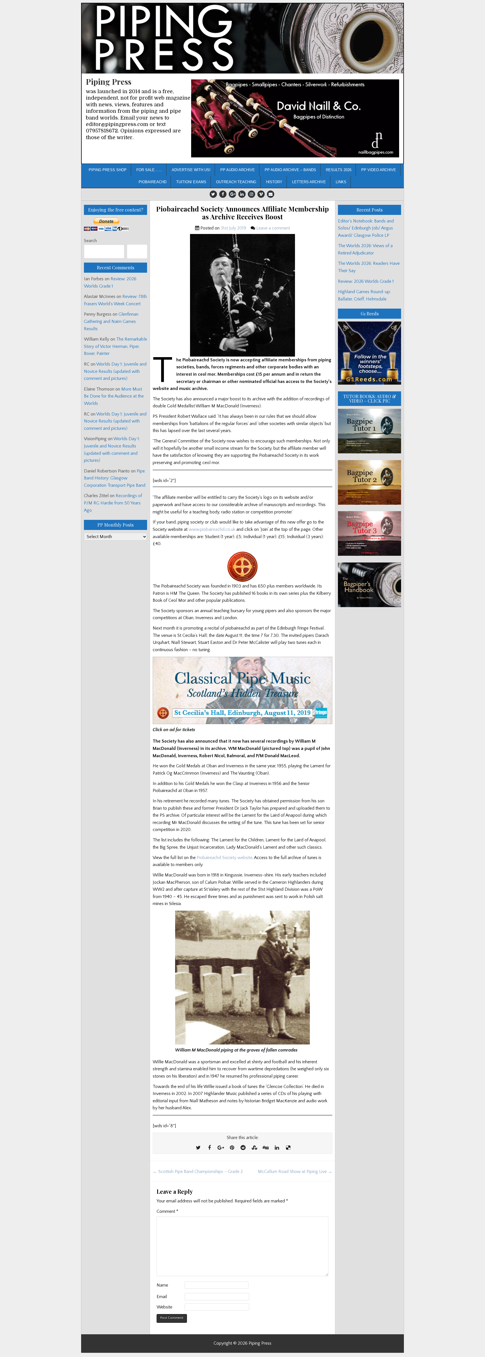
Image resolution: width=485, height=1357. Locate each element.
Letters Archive (309, 182)
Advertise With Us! (191, 170)
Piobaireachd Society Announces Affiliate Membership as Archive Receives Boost (242, 213)
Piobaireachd (152, 182)
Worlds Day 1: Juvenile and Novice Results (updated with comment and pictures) (115, 371)
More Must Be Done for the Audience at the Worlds (114, 396)
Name (162, 1285)
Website (164, 1307)
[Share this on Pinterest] (231, 1148)
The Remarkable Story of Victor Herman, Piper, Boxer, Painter (115, 346)
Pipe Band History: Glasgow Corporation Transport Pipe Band (115, 478)
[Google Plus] (232, 194)
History (274, 182)
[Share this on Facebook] (209, 1148)
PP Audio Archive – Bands (290, 170)
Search (90, 240)
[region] (295, 118)
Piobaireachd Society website (224, 857)
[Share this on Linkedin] (276, 1148)
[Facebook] (223, 194)
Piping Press (108, 81)
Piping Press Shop (108, 170)
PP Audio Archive (237, 170)
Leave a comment (273, 228)
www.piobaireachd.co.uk (212, 529)
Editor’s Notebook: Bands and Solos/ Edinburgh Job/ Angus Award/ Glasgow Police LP (366, 228)
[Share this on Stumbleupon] (254, 1148)
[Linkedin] (242, 194)
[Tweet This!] (198, 1148)
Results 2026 (338, 170)
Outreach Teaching (236, 182)
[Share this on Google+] (220, 1148)
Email (162, 1296)
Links (341, 182)
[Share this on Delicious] (287, 1148)
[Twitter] (213, 194)
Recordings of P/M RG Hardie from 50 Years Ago (113, 503)
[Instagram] (251, 194)
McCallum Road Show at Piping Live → (295, 1171)
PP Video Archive (378, 170)
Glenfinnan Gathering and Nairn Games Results (111, 321)
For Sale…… (149, 170)
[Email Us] (270, 194)
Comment (167, 1211)
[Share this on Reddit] (243, 1148)
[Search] (137, 251)
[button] (295, 118)
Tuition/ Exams (191, 182)
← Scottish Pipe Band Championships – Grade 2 (198, 1171)
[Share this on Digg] (265, 1148)
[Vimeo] (261, 194)
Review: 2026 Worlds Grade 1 (366, 281)
